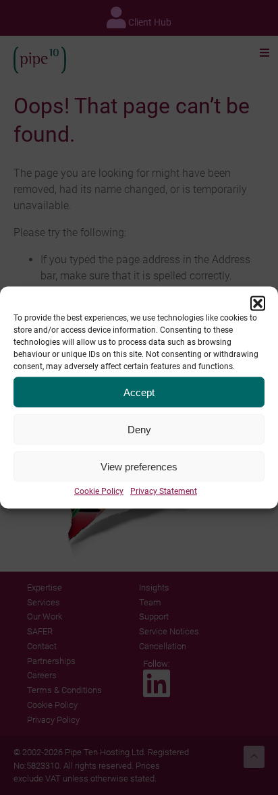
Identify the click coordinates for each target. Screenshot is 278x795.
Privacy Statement (163, 491)
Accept (139, 392)
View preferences (139, 466)
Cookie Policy (98, 491)
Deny (139, 429)
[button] (258, 303)
